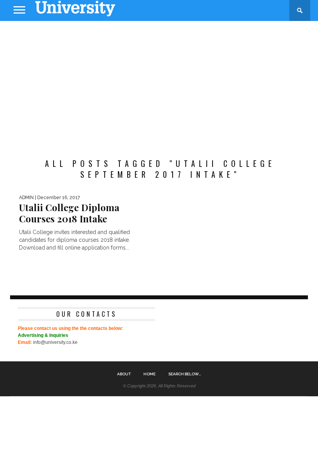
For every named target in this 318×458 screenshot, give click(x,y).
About (124, 374)
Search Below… (184, 374)
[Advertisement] (159, 83)
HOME (149, 374)
